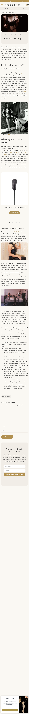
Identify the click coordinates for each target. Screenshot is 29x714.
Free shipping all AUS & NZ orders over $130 (14, 1)
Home (2, 12)
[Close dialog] (27, 696)
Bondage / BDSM (6, 396)
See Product (14, 212)
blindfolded (16, 232)
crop (24, 92)
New (2, 8)
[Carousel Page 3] (12, 222)
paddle (17, 152)
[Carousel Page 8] (19, 222)
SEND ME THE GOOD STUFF (14, 474)
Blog (6, 12)
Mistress (9, 134)
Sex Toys (7, 8)
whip (25, 152)
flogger (5, 154)
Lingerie (13, 8)
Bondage (19, 8)
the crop (19, 73)
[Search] (24, 4)
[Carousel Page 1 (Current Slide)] (9, 222)
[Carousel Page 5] (15, 222)
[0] (27, 4)
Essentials (25, 8)
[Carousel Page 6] (16, 222)
